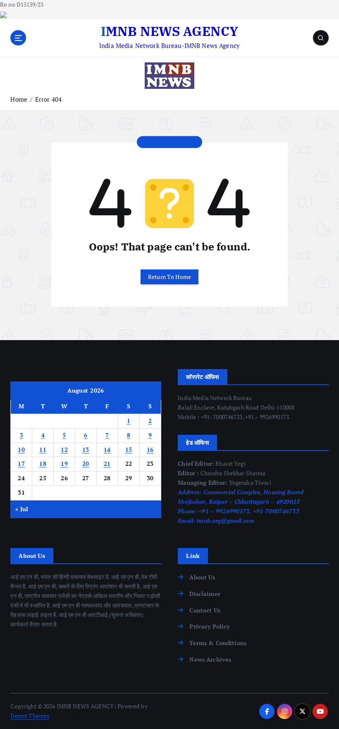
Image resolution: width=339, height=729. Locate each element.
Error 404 (48, 99)
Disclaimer (204, 594)
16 (150, 449)
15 (128, 449)
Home (18, 99)
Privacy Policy (209, 626)
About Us (202, 577)
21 (107, 463)
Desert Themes (29, 715)
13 (85, 449)
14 (107, 449)
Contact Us (204, 610)
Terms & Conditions (217, 643)
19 (64, 463)
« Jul (21, 509)
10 (21, 449)
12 (64, 449)
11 (42, 449)
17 (21, 463)
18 (42, 463)
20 (85, 463)
